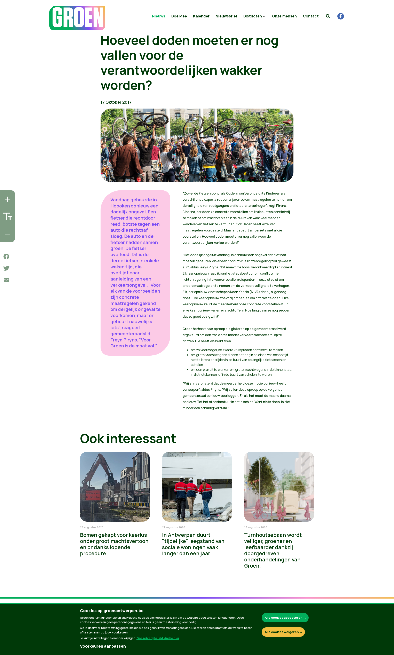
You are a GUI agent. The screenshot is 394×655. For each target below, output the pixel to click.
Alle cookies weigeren (282, 632)
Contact (311, 16)
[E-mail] (6, 280)
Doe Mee (179, 16)
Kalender (201, 16)
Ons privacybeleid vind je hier (157, 638)
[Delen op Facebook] (6, 256)
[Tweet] (6, 268)
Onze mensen (284, 16)
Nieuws (158, 16)
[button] (328, 16)
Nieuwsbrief (226, 16)
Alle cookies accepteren (283, 617)
